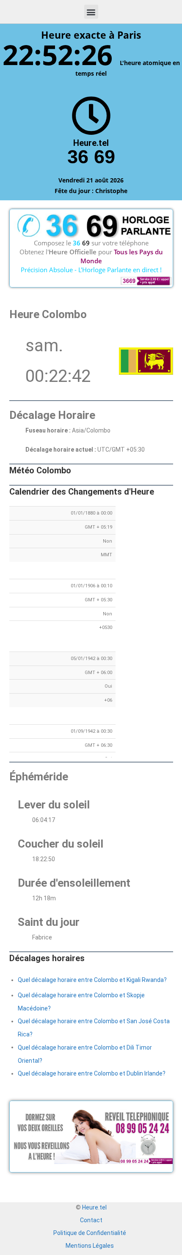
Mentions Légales (90, 1245)
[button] (91, 12)
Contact (91, 1220)
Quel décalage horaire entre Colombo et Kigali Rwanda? (92, 979)
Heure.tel (94, 1207)
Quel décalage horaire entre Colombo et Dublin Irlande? (91, 1073)
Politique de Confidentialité (89, 1232)
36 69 (91, 157)
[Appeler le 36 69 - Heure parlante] (91, 116)
